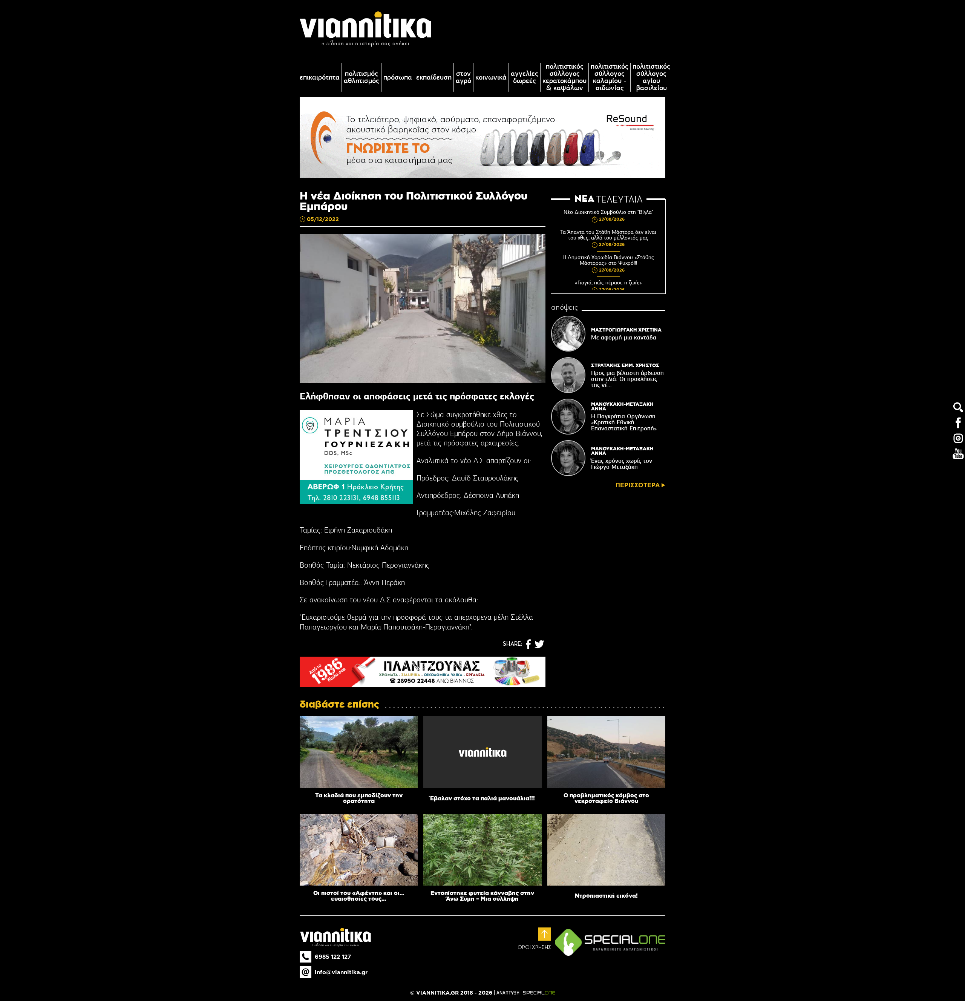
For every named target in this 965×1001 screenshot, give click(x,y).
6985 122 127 (333, 957)
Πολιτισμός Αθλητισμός (361, 77)
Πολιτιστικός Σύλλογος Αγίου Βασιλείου (651, 77)
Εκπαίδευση (434, 77)
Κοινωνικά (491, 77)
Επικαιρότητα (320, 77)
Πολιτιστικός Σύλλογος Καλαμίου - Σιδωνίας (609, 77)
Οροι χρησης (534, 947)
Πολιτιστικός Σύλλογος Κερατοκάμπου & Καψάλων (564, 77)
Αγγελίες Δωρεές (524, 77)
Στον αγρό (463, 77)
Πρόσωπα (397, 77)
